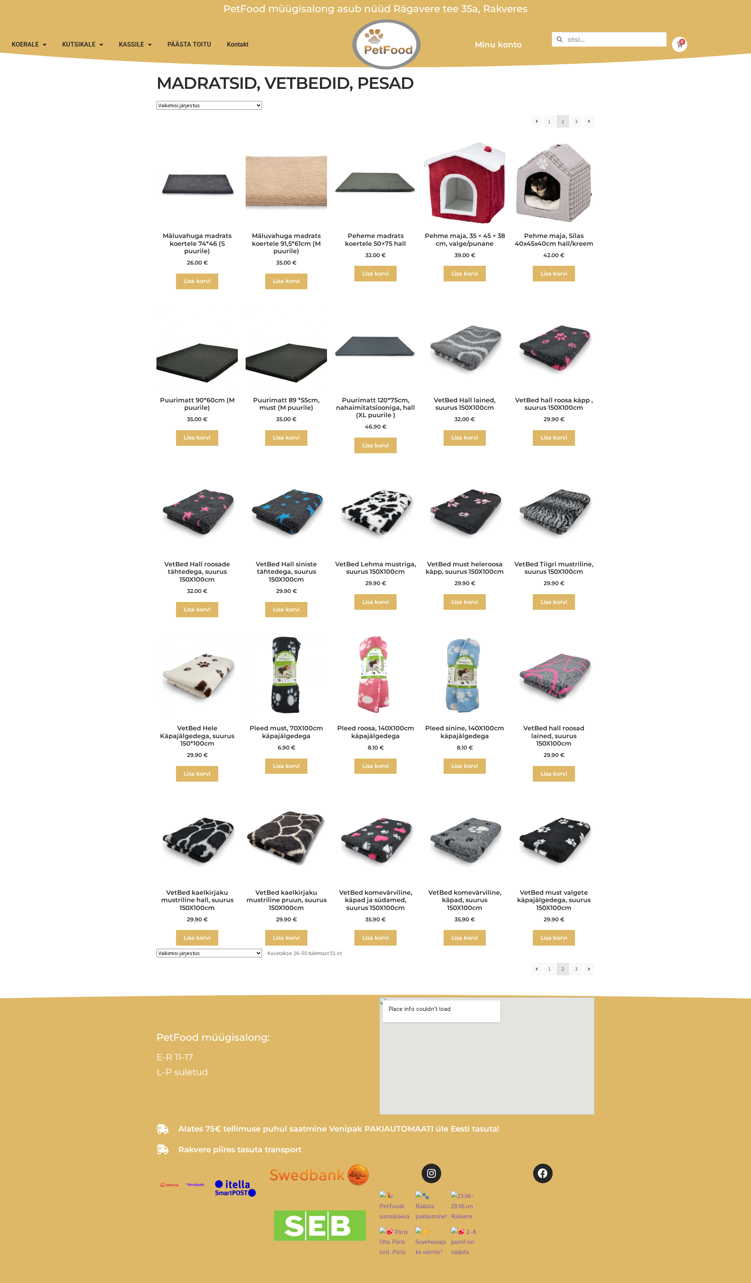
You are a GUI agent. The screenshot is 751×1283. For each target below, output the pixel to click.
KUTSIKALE (78, 44)
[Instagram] (431, 1173)
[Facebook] (543, 1173)
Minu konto (498, 44)
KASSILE (131, 44)
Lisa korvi (197, 281)
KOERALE (25, 44)
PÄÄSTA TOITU (189, 44)
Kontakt (237, 44)
